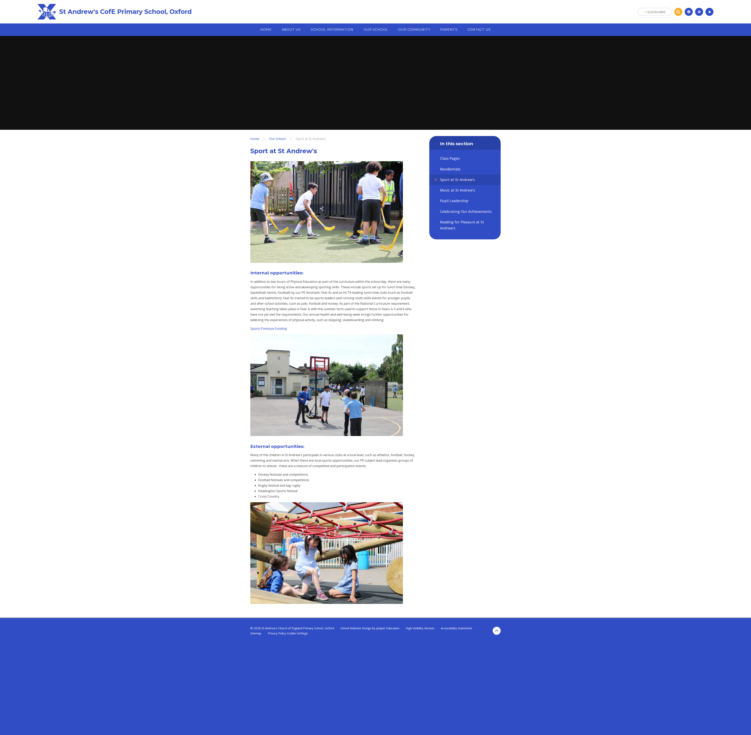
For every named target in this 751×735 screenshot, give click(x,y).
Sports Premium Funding (268, 328)
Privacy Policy (277, 633)
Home (254, 139)
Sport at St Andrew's (311, 139)
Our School (277, 139)
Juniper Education (387, 628)
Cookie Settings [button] (297, 633)
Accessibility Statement (456, 628)
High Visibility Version (420, 628)
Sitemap (255, 633)
